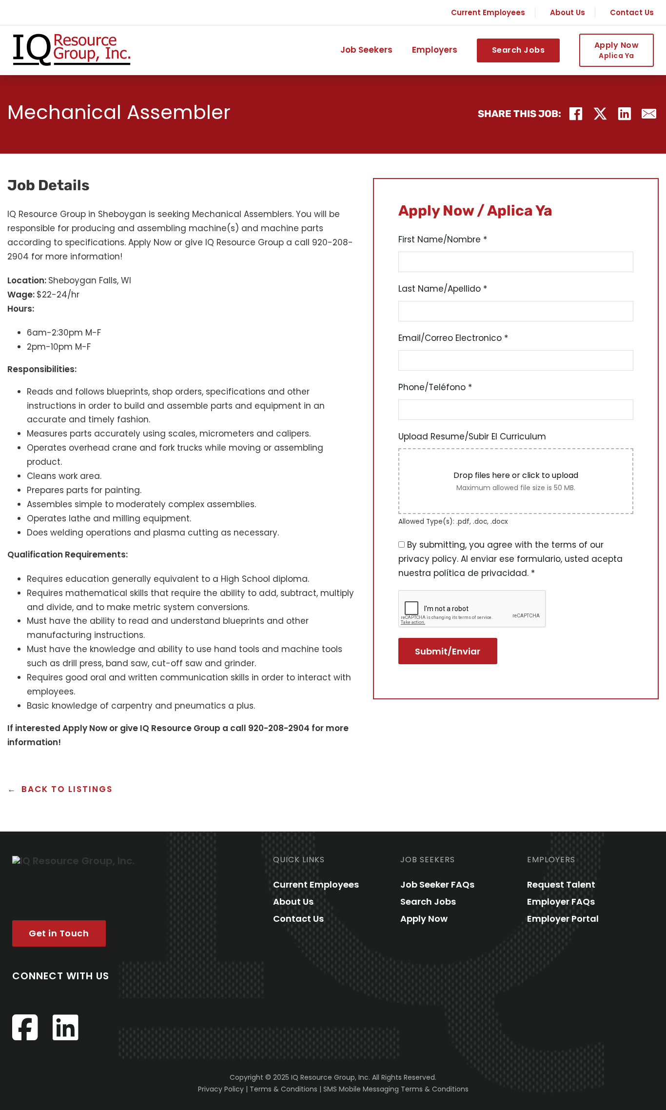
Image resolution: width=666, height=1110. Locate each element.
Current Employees (488, 12)
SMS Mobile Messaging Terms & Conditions (396, 1089)
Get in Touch (59, 933)
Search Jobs (518, 50)
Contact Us (632, 12)
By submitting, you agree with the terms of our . (510, 559)
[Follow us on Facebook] (25, 1027)
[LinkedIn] (624, 113)
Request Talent (561, 884)
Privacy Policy (221, 1089)
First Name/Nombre (442, 239)
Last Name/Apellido (442, 289)
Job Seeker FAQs (437, 884)
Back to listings (67, 789)
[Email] (649, 113)
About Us (567, 12)
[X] (600, 113)
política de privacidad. (481, 573)
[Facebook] (575, 113)
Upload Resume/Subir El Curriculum (472, 436)
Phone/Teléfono (435, 387)
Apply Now (616, 50)
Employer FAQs (561, 901)
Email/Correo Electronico (453, 338)
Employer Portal (563, 918)
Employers (434, 50)
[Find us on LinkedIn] (65, 1027)
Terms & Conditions (283, 1089)
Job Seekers (366, 50)
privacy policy (427, 559)
